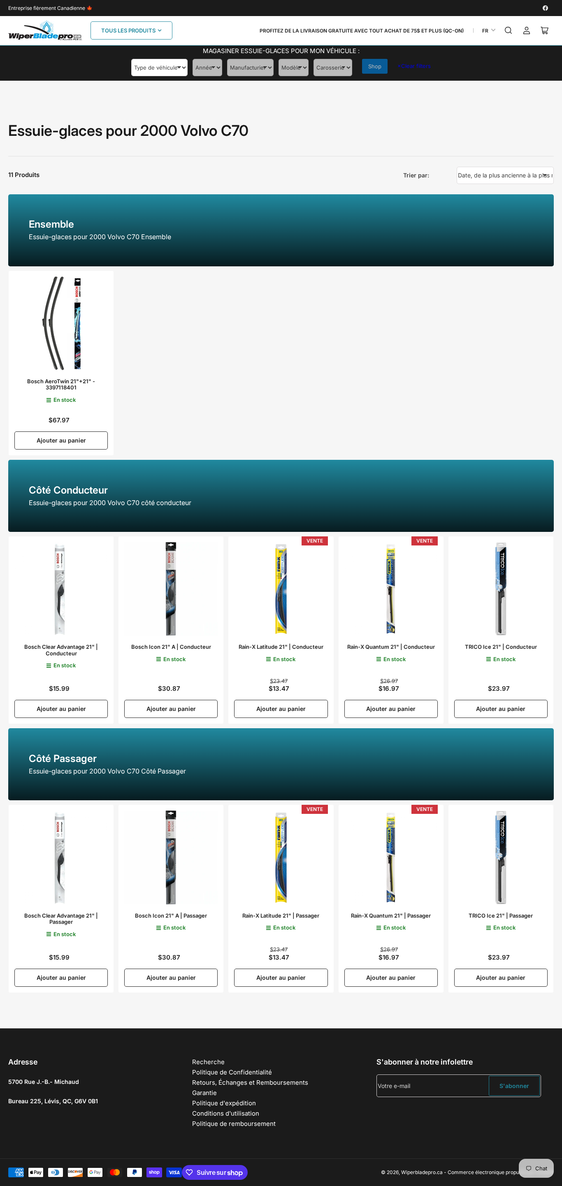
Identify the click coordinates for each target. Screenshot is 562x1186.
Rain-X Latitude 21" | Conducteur (281, 646)
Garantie (204, 1093)
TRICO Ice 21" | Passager (501, 915)
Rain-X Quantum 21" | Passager (391, 915)
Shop (374, 66)
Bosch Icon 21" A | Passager (171, 915)
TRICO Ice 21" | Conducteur (501, 646)
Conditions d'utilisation (225, 1113)
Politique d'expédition (224, 1103)
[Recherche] (508, 30)
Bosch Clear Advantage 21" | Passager (61, 918)
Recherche (208, 1062)
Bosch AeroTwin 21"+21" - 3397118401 (61, 384)
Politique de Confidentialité (232, 1072)
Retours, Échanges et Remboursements (250, 1082)
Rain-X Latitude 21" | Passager (280, 915)
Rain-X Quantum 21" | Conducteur (391, 646)
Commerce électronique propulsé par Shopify (501, 1172)
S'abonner (514, 1085)
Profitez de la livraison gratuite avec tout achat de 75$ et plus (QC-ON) (362, 31)
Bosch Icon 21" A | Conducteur (171, 646)
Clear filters (414, 66)
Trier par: (416, 175)
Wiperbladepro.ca (422, 1172)
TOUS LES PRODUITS (128, 30)
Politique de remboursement (234, 1124)
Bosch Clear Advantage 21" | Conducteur (61, 650)
